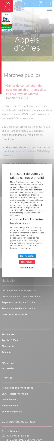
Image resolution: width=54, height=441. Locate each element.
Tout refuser (27, 261)
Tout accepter (27, 255)
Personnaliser (27, 267)
